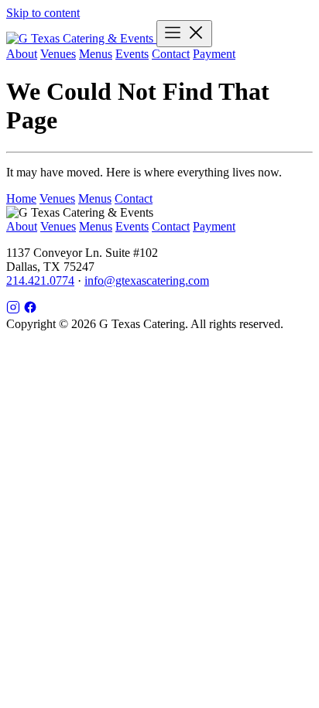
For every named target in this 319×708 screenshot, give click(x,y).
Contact (171, 53)
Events (132, 53)
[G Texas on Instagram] (13, 309)
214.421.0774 (40, 280)
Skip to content (43, 12)
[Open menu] (184, 33)
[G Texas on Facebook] (30, 309)
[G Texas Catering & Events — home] (81, 38)
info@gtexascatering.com (146, 280)
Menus (95, 53)
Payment (214, 53)
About (21, 53)
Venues (58, 53)
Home (21, 198)
